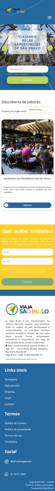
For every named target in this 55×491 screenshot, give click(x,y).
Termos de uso (13, 435)
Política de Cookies (15, 423)
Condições (11, 441)
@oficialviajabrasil (20, 461)
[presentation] (5, 48)
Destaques (11, 379)
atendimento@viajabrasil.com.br (21, 359)
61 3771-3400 (18, 474)
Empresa (10, 391)
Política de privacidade (18, 429)
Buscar (27, 80)
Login (8, 398)
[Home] (27, 309)
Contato (9, 404)
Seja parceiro (12, 385)
